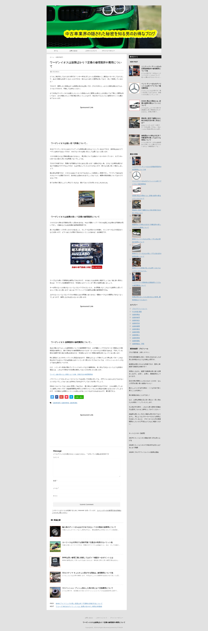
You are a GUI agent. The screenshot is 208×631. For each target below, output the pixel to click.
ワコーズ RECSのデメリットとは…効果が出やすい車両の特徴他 (79, 606)
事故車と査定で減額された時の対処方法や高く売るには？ (151, 120)
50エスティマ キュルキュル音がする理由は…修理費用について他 (87, 573)
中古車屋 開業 (137, 312)
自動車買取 (136, 332)
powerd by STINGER (116, 627)
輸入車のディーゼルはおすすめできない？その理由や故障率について (89, 527)
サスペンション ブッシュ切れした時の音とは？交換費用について (87, 588)
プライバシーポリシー (108, 51)
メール (56, 488)
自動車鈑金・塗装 (138, 344)
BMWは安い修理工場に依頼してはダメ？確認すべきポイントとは (87, 557)
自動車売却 (136, 323)
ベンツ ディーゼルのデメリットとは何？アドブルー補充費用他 (151, 86)
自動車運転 (73, 403)
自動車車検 (65, 403)
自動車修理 (56, 403)
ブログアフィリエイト (139, 309)
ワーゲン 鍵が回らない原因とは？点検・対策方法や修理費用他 (71, 374)
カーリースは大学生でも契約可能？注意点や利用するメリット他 (87, 542)
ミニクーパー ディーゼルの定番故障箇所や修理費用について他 (151, 68)
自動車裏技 (136, 329)
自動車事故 (136, 315)
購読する (134, 57)
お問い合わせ (73, 51)
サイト (55, 496)
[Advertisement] (86, 123)
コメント (56, 457)
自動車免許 (136, 320)
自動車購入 (136, 335)
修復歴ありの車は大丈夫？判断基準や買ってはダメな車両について (151, 138)
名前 (55, 481)
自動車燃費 (136, 326)
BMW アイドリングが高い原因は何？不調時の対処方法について (79, 603)
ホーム (56, 51)
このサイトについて (91, 51)
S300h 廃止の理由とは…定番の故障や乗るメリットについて (151, 103)
